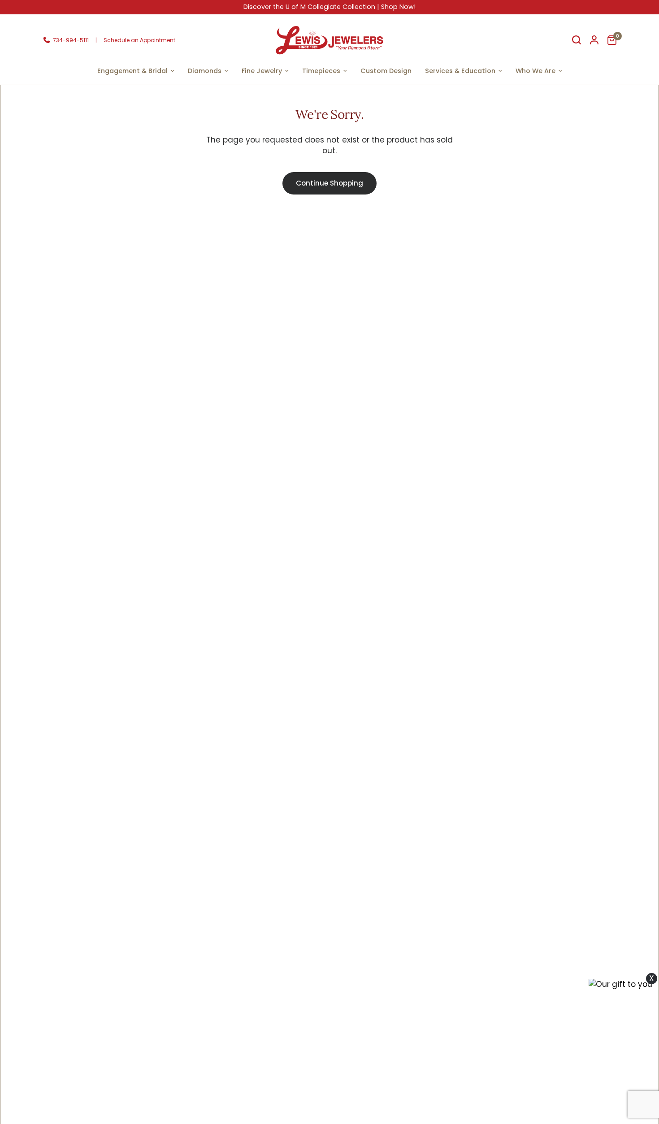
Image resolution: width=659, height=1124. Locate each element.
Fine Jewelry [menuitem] (262, 70)
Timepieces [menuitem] (321, 70)
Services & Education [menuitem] (460, 70)
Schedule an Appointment (139, 40)
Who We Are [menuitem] (535, 70)
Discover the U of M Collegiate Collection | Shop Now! (329, 6)
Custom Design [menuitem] (386, 70)
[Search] (576, 40)
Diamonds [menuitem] (204, 70)
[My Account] (594, 40)
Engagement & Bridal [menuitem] (132, 70)
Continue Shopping (329, 183)
